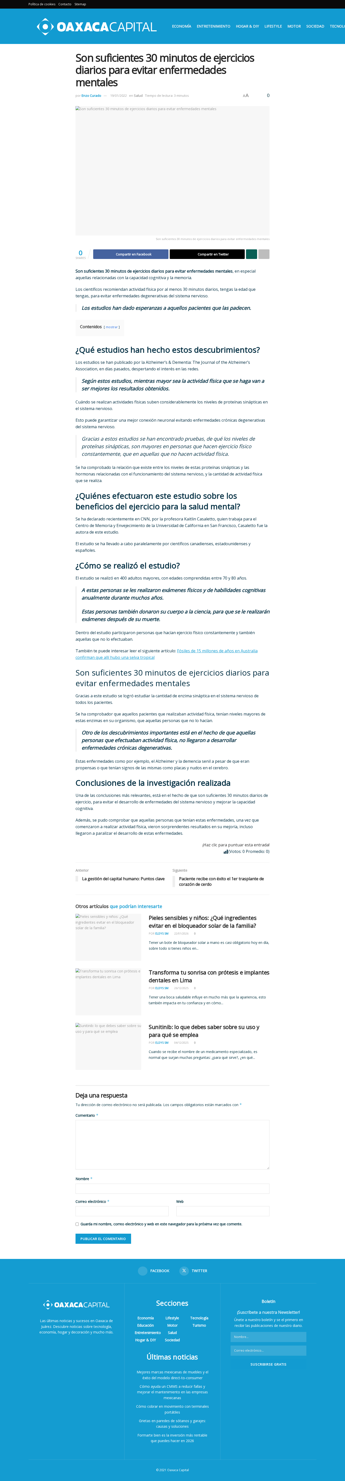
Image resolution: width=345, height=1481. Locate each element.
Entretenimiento (213, 26)
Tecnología (199, 1318)
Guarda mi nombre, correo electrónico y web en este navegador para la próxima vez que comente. (161, 1224)
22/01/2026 (181, 933)
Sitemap (80, 4)
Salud (138, 95)
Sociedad (315, 26)
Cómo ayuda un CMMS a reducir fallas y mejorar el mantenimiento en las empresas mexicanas (172, 1392)
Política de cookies (42, 4)
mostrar (112, 327)
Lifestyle (273, 26)
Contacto (64, 4)
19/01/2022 (118, 95)
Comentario (87, 1115)
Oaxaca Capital (178, 1470)
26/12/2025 (181, 988)
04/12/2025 (181, 1042)
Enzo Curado (91, 95)
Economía (181, 26)
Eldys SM (161, 933)
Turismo (199, 1325)
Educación (145, 1325)
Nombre (84, 1178)
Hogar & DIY (247, 26)
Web (180, 1201)
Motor (294, 26)
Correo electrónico (93, 1201)
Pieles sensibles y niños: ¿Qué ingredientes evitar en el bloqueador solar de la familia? (202, 921)
